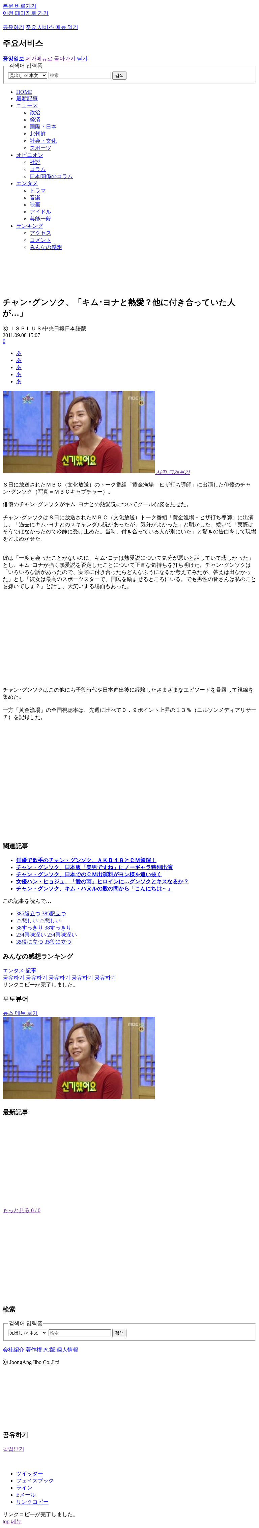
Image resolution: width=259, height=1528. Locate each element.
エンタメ (27, 183)
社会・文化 (43, 141)
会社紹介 (13, 1350)
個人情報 (67, 1350)
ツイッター (29, 1473)
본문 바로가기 (19, 6)
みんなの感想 (46, 247)
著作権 (34, 1350)
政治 (35, 112)
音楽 (35, 197)
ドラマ (38, 190)
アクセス (40, 233)
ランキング (29, 226)
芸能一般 (40, 219)
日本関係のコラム (51, 176)
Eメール (26, 1495)
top (6, 1521)
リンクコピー (32, 1502)
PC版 (49, 1350)
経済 (35, 119)
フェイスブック (35, 1480)
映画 (35, 204)
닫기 (82, 58)
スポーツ (40, 148)
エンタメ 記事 (19, 970)
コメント (40, 240)
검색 (119, 75)
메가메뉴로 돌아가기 (51, 58)
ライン (24, 1488)
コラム (38, 169)
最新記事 (27, 98)
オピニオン (29, 155)
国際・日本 (43, 127)
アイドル (40, 212)
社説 (35, 162)
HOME (24, 92)
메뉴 (16, 1521)
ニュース (27, 105)
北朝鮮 (38, 134)
